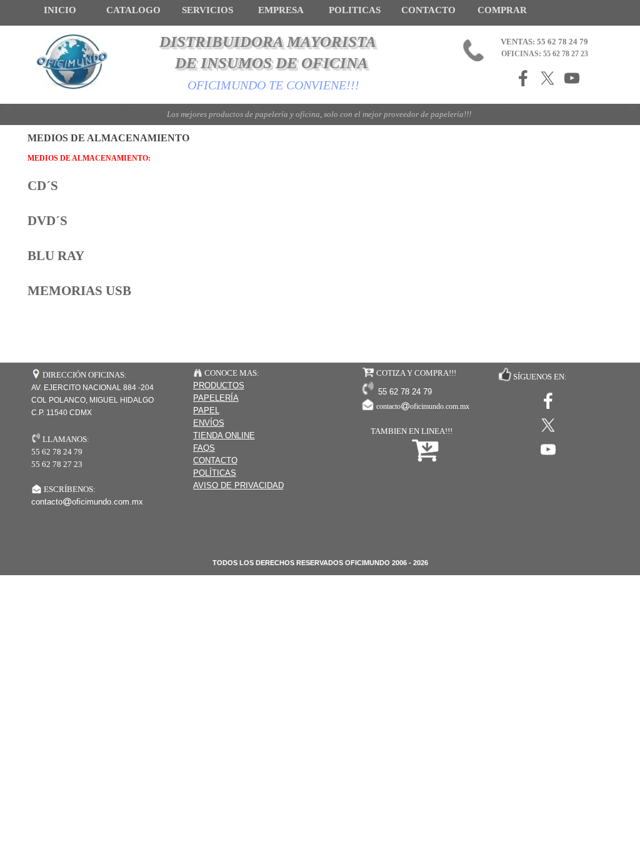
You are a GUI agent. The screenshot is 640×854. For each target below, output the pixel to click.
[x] (547, 78)
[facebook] (523, 78)
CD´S (43, 185)
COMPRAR (502, 10)
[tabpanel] (320, 232)
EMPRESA (281, 10)
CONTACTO (428, 10)
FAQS (204, 448)
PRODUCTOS (218, 385)
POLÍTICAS (214, 473)
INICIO (60, 10)
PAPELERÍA (216, 398)
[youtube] (571, 78)
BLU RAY (56, 255)
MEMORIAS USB (79, 290)
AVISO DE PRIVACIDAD (238, 485)
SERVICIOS (207, 10)
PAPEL (206, 410)
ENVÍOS (208, 423)
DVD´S (48, 220)
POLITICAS (355, 10)
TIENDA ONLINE (224, 435)
